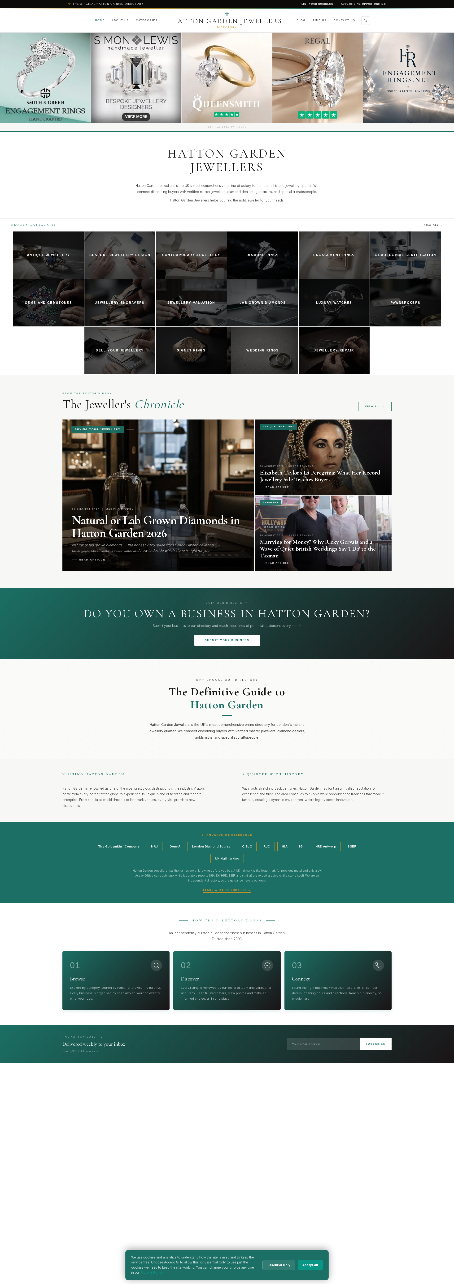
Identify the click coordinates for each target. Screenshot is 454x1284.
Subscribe (375, 1043)
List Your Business (317, 4)
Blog (301, 20)
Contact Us (344, 20)
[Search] (365, 20)
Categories (146, 20)
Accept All (310, 1265)
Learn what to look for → (227, 890)
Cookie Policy (152, 1272)
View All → (433, 224)
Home (100, 20)
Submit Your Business (227, 640)
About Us (120, 20)
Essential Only (278, 1265)
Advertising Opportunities (363, 4)
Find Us (320, 20)
